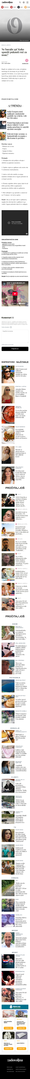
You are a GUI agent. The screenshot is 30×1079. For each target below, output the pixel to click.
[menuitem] (23, 2)
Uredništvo (10, 1069)
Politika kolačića (20, 1071)
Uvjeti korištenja (20, 1067)
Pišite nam (9, 1067)
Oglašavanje (10, 1071)
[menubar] (24, 2)
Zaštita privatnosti (21, 1069)
